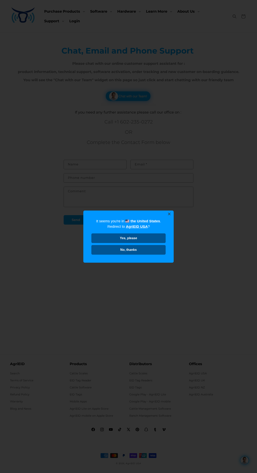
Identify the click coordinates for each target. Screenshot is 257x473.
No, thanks (128, 249)
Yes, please (128, 238)
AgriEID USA (137, 227)
